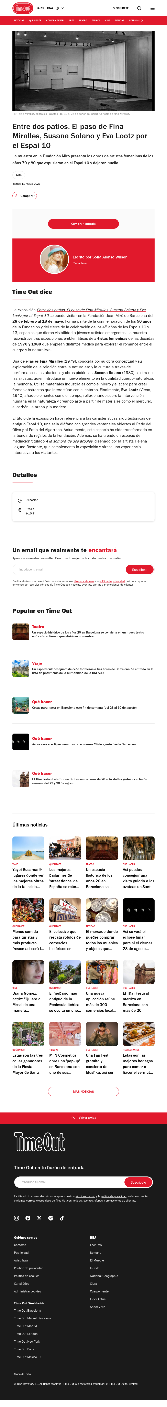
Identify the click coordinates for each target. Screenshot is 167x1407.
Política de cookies (26, 1276)
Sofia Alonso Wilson (109, 258)
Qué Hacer (35, 21)
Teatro (83, 21)
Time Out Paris (24, 1349)
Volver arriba (87, 1118)
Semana (95, 1253)
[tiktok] (62, 1218)
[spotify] (50, 1218)
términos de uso (84, 581)
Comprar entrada (83, 224)
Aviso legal (21, 1260)
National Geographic (104, 1276)
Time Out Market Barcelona (32, 1318)
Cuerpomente (99, 1291)
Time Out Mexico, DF (28, 1357)
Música (96, 21)
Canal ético (21, 1284)
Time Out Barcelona (27, 1311)
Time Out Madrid (25, 1326)
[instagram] (16, 1218)
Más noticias (83, 1092)
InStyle (94, 1268)
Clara (93, 1284)
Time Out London (26, 1334)
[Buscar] (139, 8)
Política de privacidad (28, 1268)
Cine (107, 21)
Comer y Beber (55, 21)
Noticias (19, 21)
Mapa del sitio (22, 1374)
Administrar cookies (27, 1291)
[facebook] (27, 1218)
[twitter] (39, 1218)
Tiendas (119, 21)
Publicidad (21, 1253)
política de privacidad (112, 581)
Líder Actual (98, 1299)
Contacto (20, 1245)
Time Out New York (27, 1342)
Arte (71, 21)
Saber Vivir (97, 1307)
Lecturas (96, 1245)
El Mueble (97, 1260)
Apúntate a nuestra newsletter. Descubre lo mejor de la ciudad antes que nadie (66, 558)
